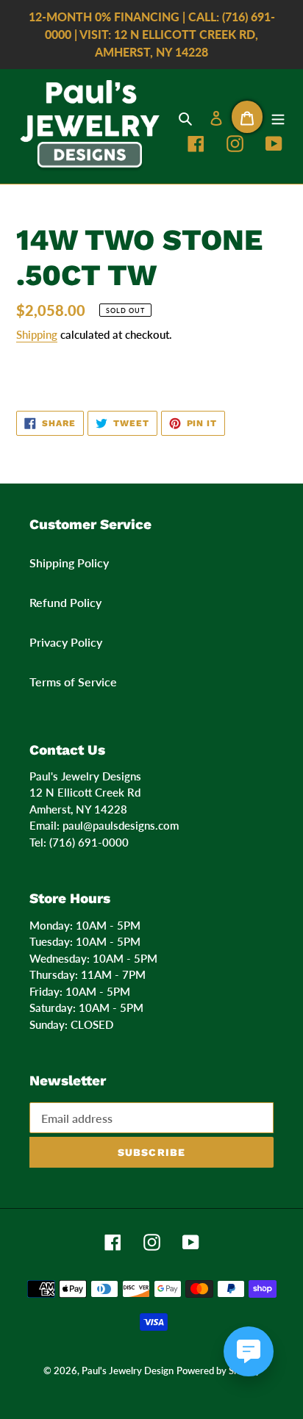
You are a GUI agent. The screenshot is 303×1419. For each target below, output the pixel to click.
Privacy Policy (65, 642)
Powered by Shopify (218, 1370)
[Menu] (278, 117)
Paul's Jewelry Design (128, 1370)
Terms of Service (73, 682)
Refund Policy (65, 602)
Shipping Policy (69, 563)
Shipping (36, 334)
